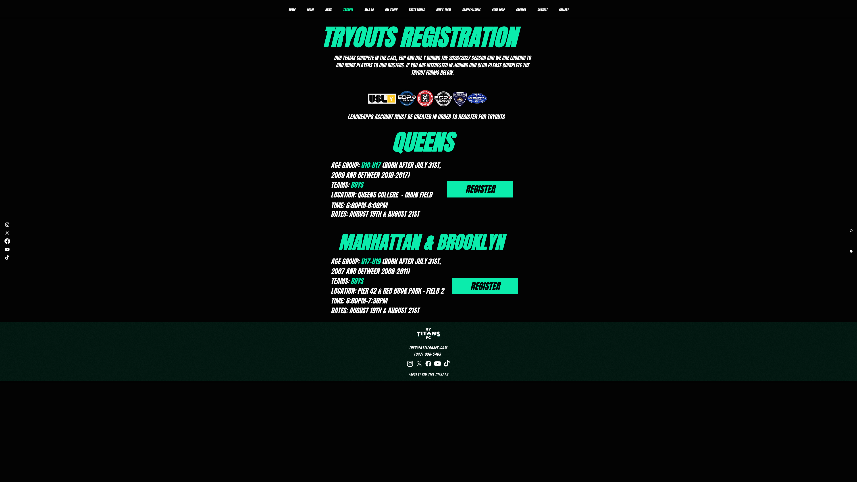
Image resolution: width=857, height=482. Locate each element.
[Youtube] (437, 364)
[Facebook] (7, 241)
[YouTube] (7, 249)
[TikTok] (7, 257)
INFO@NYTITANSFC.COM (428, 347)
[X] (7, 233)
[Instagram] (7, 224)
